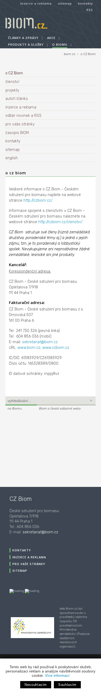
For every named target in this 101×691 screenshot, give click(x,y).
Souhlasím (67, 685)
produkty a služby (26, 44)
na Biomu (15, 408)
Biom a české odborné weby (60, 408)
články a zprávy (23, 38)
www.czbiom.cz (55, 347)
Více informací (57, 675)
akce (51, 38)
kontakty (85, 3)
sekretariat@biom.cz (40, 342)
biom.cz (69, 54)
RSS (89, 10)
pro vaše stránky (19, 124)
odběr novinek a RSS (23, 115)
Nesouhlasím (36, 685)
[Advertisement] (39, 448)
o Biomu (59, 44)
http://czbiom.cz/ (38, 200)
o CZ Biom (88, 54)
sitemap (65, 3)
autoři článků (16, 98)
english (11, 158)
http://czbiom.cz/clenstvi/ (60, 222)
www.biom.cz (29, 347)
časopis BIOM (17, 133)
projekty (12, 90)
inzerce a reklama (36, 3)
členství (12, 81)
